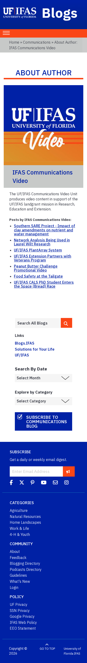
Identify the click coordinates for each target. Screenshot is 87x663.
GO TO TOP (47, 649)
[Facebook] (11, 483)
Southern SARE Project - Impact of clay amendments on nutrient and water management (44, 229)
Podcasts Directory (26, 569)
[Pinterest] (32, 483)
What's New (20, 581)
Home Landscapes (25, 522)
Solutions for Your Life (35, 349)
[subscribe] (68, 471)
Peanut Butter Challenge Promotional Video (36, 268)
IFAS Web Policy (23, 622)
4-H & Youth (20, 534)
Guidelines (18, 575)
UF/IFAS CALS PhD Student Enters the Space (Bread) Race (44, 284)
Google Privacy (22, 616)
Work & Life (19, 528)
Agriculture (19, 510)
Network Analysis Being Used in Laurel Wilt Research (42, 242)
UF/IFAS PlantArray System (38, 250)
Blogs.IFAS (24, 343)
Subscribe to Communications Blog (46, 421)
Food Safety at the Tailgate (38, 276)
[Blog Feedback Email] (55, 483)
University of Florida (72, 651)
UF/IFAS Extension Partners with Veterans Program (42, 258)
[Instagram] (66, 483)
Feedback (18, 557)
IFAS (77, 654)
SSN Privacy (20, 610)
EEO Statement (23, 628)
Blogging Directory (25, 563)
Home (14, 42)
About (15, 551)
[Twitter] (21, 483)
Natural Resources (25, 516)
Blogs (60, 12)
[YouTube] (43, 483)
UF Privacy (18, 604)
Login (14, 587)
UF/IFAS (22, 355)
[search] (66, 323)
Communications (37, 42)
